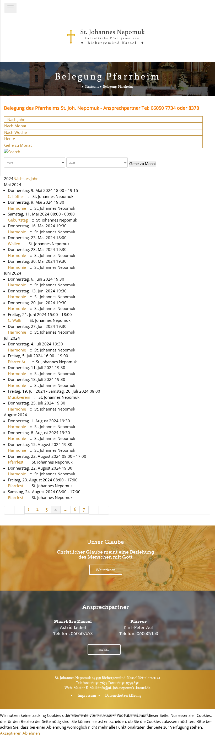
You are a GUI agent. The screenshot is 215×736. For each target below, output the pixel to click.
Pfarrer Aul (18, 361)
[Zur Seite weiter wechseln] (94, 510)
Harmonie (17, 208)
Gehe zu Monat (18, 145)
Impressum (87, 695)
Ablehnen (31, 733)
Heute (9, 138)
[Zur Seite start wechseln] (9, 510)
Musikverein (19, 397)
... (65, 509)
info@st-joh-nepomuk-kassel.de (124, 688)
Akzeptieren (11, 733)
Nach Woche (15, 132)
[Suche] (12, 151)
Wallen (14, 243)
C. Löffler (16, 196)
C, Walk (14, 320)
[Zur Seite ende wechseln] (104, 510)
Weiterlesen (105, 570)
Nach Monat (15, 125)
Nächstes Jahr (25, 178)
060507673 (82, 633)
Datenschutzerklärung (123, 695)
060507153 (147, 633)
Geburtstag (18, 220)
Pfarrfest (15, 462)
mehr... (104, 649)
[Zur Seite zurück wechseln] (19, 510)
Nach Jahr (16, 119)
